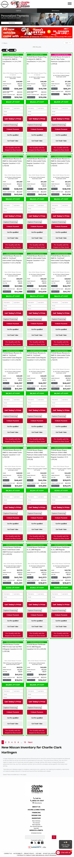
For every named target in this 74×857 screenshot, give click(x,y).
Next (30, 742)
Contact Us (8, 853)
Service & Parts (36, 830)
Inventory (36, 818)
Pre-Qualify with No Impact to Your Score (13, 149)
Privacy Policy (29, 853)
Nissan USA (36, 815)
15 (25, 742)
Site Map (39, 853)
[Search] (54, 837)
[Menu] (69, 4)
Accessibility (18, 853)
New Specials (36, 824)
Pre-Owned (36, 823)
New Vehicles (36, 821)
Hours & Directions (36, 810)
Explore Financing (10, 125)
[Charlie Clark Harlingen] (15, 4)
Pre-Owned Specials (36, 826)
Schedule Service (36, 833)
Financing (36, 812)
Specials (36, 828)
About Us (36, 807)
